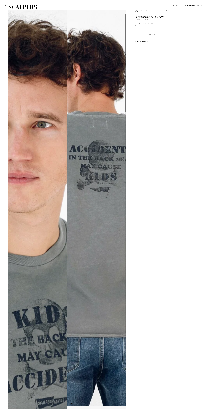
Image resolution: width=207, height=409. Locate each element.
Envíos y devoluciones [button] (141, 41)
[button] (5, 6)
